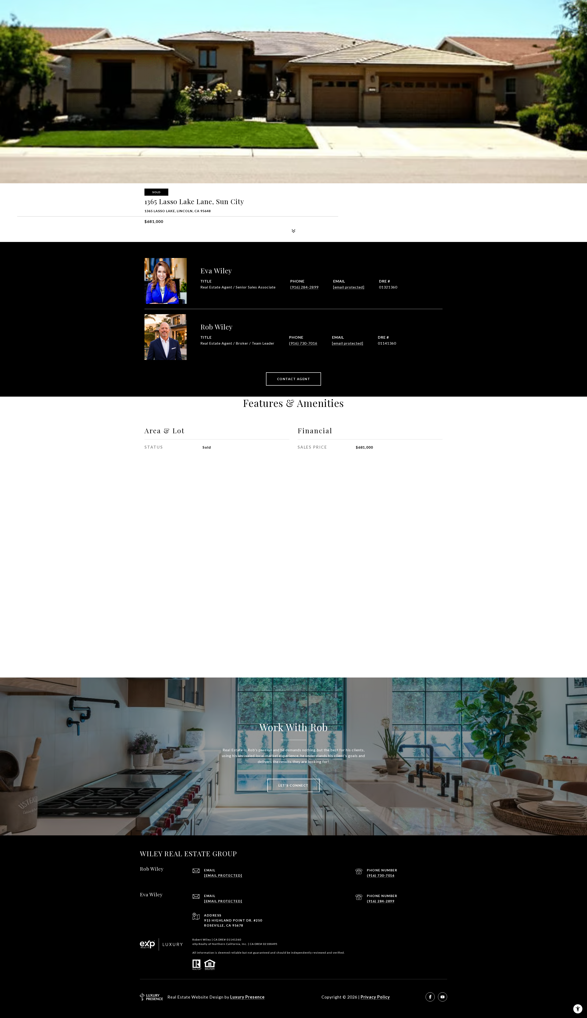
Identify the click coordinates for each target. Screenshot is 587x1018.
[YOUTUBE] (442, 997)
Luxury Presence (247, 996)
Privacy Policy (375, 996)
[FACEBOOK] (430, 997)
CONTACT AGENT (293, 379)
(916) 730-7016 (303, 343)
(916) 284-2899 (304, 287)
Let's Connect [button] (293, 785)
